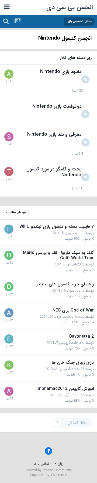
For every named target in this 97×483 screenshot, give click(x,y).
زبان (59, 464)
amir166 (77, 395)
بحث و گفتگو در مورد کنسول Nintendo (53, 172)
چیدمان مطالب (17, 213)
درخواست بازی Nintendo (56, 106)
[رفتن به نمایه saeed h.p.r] (8, 136)
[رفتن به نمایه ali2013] (8, 312)
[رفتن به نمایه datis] (8, 255)
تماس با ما (41, 464)
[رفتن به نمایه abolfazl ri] (8, 74)
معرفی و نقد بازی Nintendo (54, 134)
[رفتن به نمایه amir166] (8, 391)
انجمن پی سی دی (69, 7)
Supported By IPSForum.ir (48, 475)
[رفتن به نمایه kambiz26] (8, 365)
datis (80, 233)
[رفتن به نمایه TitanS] (8, 171)
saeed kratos (74, 317)
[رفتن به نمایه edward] (8, 339)
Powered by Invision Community (49, 470)
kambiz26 (76, 369)
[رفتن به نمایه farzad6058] (8, 229)
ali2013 (78, 264)
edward (78, 343)
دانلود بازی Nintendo (60, 71)
